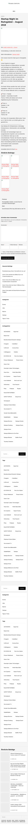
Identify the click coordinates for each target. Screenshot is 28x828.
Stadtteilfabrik (7, 417)
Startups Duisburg (8, 425)
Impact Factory (17, 376)
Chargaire (6, 343)
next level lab (18, 380)
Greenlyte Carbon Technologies (11, 368)
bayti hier (16, 331)
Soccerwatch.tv (8, 409)
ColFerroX (6, 347)
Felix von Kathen (18, 356)
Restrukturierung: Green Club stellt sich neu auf (13, 271)
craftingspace (7, 352)
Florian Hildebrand (8, 360)
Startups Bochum (8, 421)
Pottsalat (12, 388)
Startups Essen (19, 425)
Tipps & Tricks (5, 318)
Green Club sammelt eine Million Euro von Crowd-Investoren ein (17, 765)
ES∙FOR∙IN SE (7, 356)
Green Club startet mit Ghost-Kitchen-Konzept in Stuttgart (17, 781)
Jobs (3, 308)
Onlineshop (6, 384)
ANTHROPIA (7, 331)
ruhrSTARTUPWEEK (9, 392)
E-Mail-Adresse (14, 244)
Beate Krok (6, 335)
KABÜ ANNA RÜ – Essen (10, 47)
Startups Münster (8, 437)
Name (3, 244)
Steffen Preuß (18, 437)
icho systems (7, 376)
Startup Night (16, 54)
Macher (4, 311)
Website (21, 244)
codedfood (14, 343)
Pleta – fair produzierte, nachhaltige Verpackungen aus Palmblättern (17, 788)
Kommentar (4, 225)
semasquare (7, 400)
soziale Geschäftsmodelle (10, 413)
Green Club (6, 364)
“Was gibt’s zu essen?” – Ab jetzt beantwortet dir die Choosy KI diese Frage (17, 800)
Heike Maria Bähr (16, 372)
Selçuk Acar (18, 396)
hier (16, 149)
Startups (4, 315)
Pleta (5, 388)
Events (2, 16)
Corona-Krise (15, 347)
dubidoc (16, 352)
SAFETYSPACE (8, 396)
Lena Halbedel (7, 380)
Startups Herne (7, 429)
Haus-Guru (6, 372)
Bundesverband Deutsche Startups (12, 339)
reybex (19, 388)
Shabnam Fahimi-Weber (10, 405)
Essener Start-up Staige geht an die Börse (16, 806)
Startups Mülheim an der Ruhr (11, 433)
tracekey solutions (8, 441)
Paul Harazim (16, 384)
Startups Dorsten (19, 421)
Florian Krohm (19, 360)
